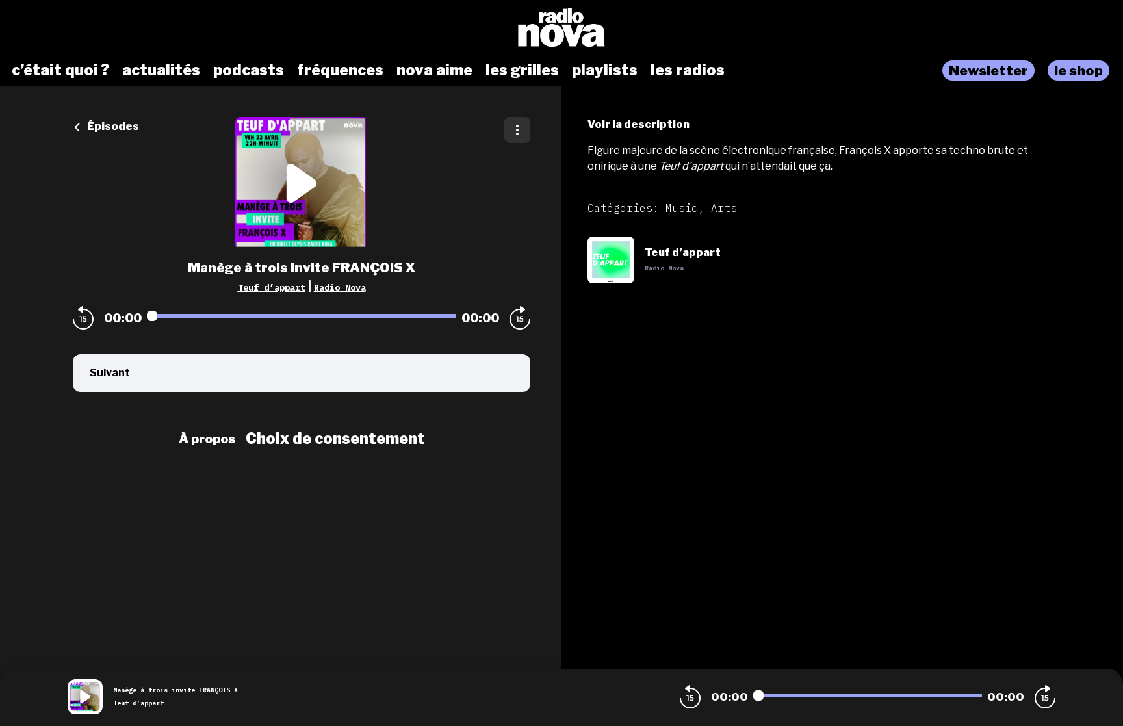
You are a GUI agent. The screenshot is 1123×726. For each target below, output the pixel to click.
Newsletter (988, 70)
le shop (1078, 70)
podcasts (248, 70)
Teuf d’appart (271, 287)
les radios (688, 70)
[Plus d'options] (517, 130)
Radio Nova (340, 287)
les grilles (522, 70)
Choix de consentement (335, 439)
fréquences (340, 70)
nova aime (434, 70)
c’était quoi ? (60, 70)
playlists (605, 70)
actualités (161, 70)
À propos (207, 439)
